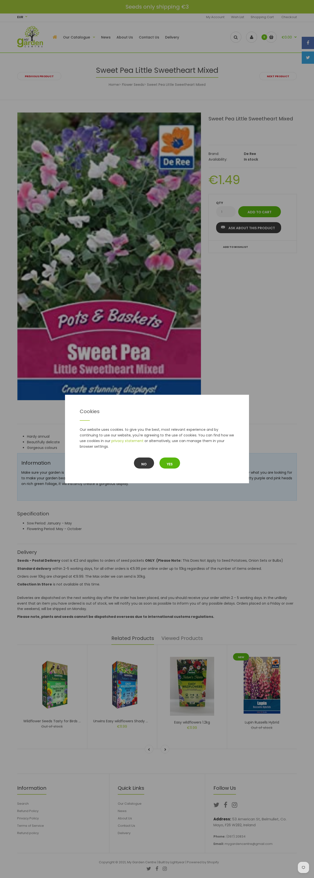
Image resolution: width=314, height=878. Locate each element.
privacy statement (127, 440)
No (144, 464)
